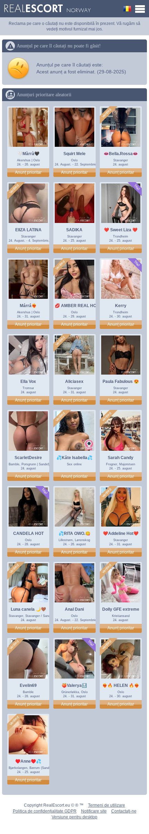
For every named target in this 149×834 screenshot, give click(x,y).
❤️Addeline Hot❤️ (121, 533)
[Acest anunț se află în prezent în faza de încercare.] (137, 187)
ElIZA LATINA (28, 229)
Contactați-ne (124, 811)
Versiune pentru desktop (74, 817)
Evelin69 (28, 685)
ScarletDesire (28, 457)
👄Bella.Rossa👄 (121, 153)
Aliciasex (74, 381)
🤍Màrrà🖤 (28, 153)
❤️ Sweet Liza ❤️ (121, 229)
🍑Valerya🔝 (74, 685)
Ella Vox (28, 381)
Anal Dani (74, 609)
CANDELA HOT (28, 533)
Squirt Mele (74, 153)
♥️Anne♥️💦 (28, 761)
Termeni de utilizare (106, 805)
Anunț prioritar (28, 172)
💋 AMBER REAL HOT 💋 (80, 305)
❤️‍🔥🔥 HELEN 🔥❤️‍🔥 (120, 685)
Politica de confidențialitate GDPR (45, 811)
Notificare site (94, 811)
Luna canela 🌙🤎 (28, 609)
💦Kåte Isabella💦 (74, 457)
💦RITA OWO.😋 (74, 533)
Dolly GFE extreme (120, 609)
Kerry (120, 305)
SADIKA (74, 229)
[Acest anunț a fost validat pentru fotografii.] (107, 113)
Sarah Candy (120, 457)
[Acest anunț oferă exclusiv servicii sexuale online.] (89, 444)
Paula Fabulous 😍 (121, 381)
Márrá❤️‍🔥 (28, 305)
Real (47, 8)
